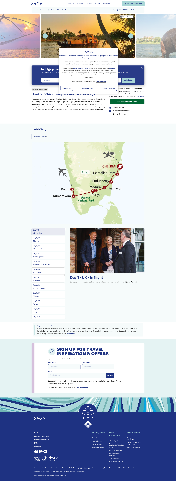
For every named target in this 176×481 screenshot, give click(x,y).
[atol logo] (44, 460)
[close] (141, 68)
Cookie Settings (84, 468)
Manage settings (109, 88)
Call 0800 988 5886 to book (127, 101)
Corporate (95, 468)
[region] (88, 71)
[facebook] (36, 452)
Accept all (67, 88)
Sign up (110, 375)
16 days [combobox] (39, 136)
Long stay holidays (98, 447)
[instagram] (41, 452)
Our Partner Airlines (48, 468)
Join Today (128, 80)
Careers (58, 468)
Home (34, 10)
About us (37, 446)
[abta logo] (53, 460)
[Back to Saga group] (36, 3)
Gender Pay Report (56, 471)
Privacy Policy (103, 468)
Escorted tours (97, 441)
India (51, 10)
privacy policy (82, 387)
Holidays (40, 10)
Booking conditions (115, 450)
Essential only (87, 88)
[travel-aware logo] (37, 461)
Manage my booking (134, 3)
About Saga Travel (115, 441)
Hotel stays (95, 438)
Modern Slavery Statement (131, 468)
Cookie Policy (73, 468)
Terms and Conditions (115, 468)
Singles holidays (97, 444)
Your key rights (114, 458)
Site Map (64, 468)
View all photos (127, 17)
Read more (139, 96)
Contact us (38, 433)
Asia (46, 10)
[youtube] (45, 452)
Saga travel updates (133, 447)
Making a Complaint (69, 471)
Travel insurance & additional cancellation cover (116, 445)
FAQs (36, 443)
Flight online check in (116, 461)
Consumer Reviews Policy (41, 471)
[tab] (48, 231)
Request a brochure (41, 440)
